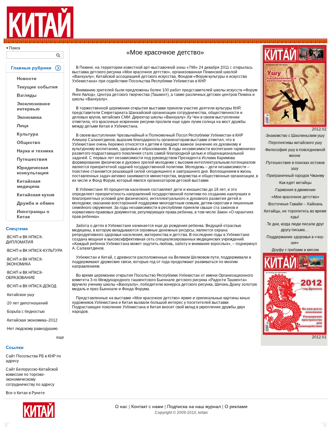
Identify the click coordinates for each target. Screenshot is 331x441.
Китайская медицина (28, 184)
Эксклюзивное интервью (33, 106)
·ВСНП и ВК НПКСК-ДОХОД (31, 286)
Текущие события (37, 86)
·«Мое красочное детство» (294, 197)
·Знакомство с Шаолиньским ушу (295, 135)
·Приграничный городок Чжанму (294, 175)
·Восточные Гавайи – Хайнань (295, 204)
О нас (121, 406)
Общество (28, 142)
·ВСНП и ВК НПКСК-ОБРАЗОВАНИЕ (24, 275)
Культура (27, 134)
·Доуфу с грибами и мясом (295, 250)
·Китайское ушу (20, 294)
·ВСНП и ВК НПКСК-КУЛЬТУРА (34, 250)
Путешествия (32, 159)
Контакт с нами (147, 406)
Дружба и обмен (35, 203)
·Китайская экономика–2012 (32, 320)
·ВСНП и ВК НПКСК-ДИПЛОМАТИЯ (24, 239)
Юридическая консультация (32, 170)
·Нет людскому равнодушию (32, 328)
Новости (27, 78)
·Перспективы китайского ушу (294, 142)
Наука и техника (35, 150)
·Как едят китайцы (295, 182)
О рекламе (236, 406)
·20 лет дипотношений (27, 303)
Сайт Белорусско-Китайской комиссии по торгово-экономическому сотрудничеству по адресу (32, 376)
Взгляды (27, 95)
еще (60, 337)
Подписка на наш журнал (194, 406)
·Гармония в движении (294, 190)
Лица (22, 125)
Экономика (29, 117)
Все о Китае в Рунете (25, 393)
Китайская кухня (35, 194)
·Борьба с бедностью (25, 311)
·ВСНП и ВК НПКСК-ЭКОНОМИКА (24, 261)
